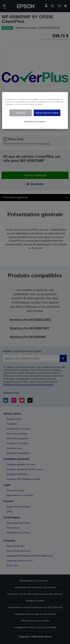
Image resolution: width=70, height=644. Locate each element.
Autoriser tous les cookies (47, 113)
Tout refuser (20, 113)
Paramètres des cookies (34, 121)
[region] (35, 110)
